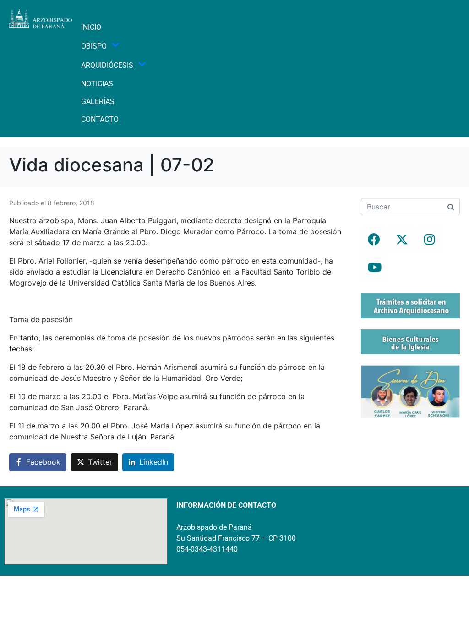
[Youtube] (374, 267)
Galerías (98, 101)
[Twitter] (401, 239)
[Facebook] (374, 239)
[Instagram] (429, 239)
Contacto (100, 119)
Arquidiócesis (107, 65)
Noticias (97, 83)
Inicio (91, 27)
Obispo (94, 46)
